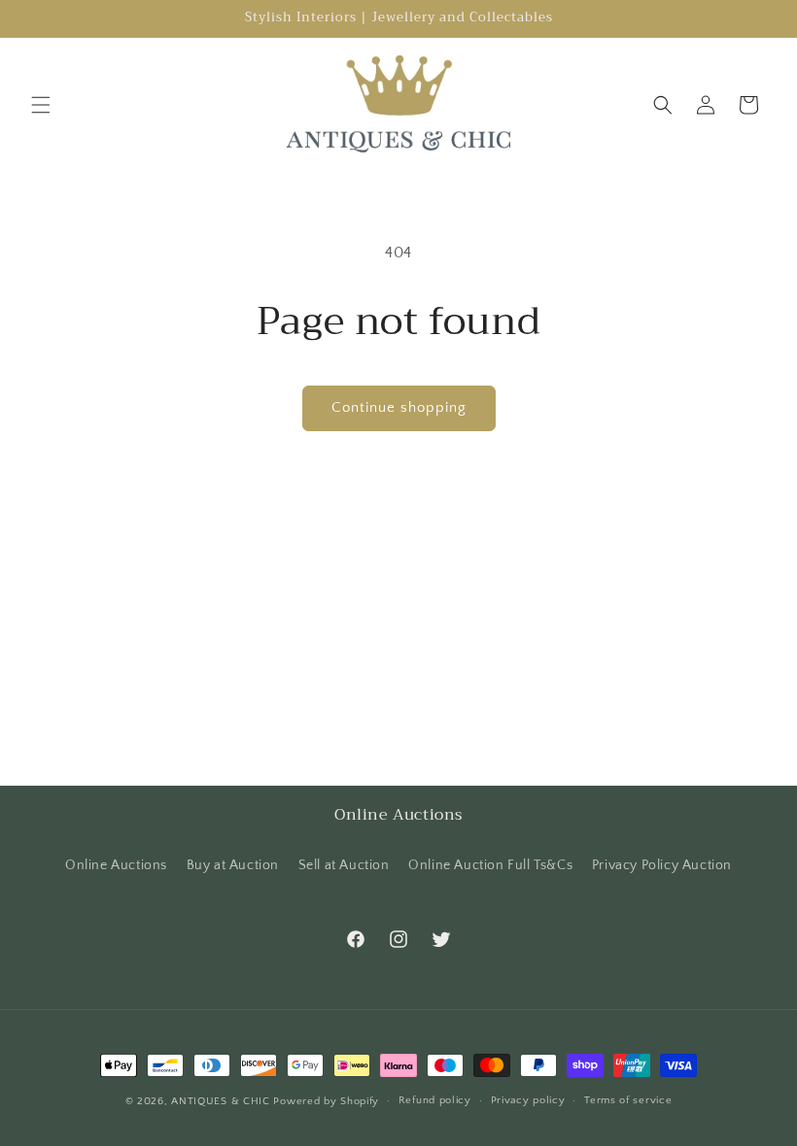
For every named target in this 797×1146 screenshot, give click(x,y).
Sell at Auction (344, 865)
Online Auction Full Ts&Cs (490, 865)
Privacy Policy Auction (662, 865)
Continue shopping (399, 407)
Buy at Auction (233, 865)
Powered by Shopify (326, 1101)
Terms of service (628, 1100)
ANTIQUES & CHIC (220, 1101)
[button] (40, 105)
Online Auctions (116, 865)
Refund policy (434, 1100)
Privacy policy (528, 1100)
